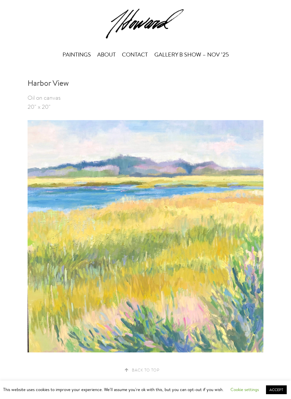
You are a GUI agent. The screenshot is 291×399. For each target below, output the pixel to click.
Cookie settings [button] (244, 389)
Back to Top (145, 370)
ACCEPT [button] (276, 389)
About (106, 54)
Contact (135, 54)
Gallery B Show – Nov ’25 (191, 54)
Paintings (77, 54)
